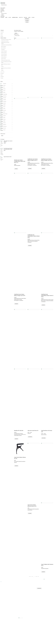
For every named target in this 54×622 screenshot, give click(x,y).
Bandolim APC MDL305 (18, 430)
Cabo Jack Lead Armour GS (33, 430)
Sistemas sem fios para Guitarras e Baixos (6, 68)
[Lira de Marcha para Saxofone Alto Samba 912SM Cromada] (2, 151)
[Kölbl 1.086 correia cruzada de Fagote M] (2, 144)
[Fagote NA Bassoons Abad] (2, 158)
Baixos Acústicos (3, 46)
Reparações (27, 18)
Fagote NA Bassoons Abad (7, 156)
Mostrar (16, 33)
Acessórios (29, 587)
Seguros (20, 586)
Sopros (28, 580)
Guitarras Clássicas (4, 55)
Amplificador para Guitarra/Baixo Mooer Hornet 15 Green (47, 295)
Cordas (2, 33)
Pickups (2, 66)
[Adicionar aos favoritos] (15, 167)
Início (15, 30)
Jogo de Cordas (3, 58)
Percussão (2, 73)
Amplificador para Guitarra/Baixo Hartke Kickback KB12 (34, 236)
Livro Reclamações (12, 586)
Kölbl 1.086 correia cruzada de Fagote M (8, 141)
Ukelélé (2, 70)
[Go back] (2, 24)
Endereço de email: (39, 584)
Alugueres (27, 20)
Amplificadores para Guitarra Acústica (5, 43)
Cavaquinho (3, 49)
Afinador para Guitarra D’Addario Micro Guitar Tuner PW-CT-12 (19, 161)
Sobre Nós (20, 580)
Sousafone (2, 76)
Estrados (2, 36)
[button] (30, 168)
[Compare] (15, 158)
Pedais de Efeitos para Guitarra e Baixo (5, 64)
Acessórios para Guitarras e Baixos (6, 39)
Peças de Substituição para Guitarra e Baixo (6, 62)
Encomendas (11, 583)
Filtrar (2, 135)
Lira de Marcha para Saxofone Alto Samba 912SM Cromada (8, 149)
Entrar (10, 580)
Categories (2, 27)
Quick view (15, 171)
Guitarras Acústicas (4, 52)
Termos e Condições (21, 587)
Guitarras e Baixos (30, 586)
